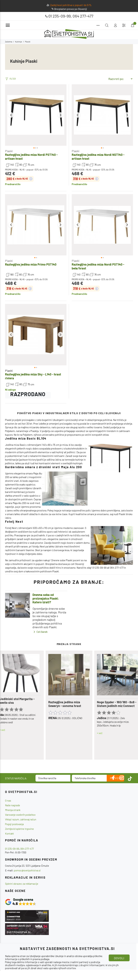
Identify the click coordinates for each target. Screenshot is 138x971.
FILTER (13, 78)
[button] (11, 115)
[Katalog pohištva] (98, 25)
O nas (8, 800)
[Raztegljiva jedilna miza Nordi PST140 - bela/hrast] (102, 224)
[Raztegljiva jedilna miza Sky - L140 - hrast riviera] (35, 334)
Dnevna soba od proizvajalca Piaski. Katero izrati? (45, 598)
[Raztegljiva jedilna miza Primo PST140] (35, 224)
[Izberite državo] (124, 25)
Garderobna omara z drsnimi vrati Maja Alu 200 (43, 467)
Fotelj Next (14, 521)
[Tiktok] (130, 778)
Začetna (8, 41)
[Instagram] (121, 777)
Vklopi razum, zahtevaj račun (20, 819)
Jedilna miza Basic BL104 (25, 438)
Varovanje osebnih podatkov (20, 814)
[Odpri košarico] (132, 25)
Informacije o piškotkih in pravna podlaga (27, 959)
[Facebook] (113, 777)
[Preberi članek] (17, 605)
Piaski (9, 151)
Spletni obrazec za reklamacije (21, 883)
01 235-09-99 (59, 15)
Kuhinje (18, 41)
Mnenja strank (12, 809)
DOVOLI (119, 958)
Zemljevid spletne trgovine (19, 828)
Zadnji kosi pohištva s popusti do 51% (71, 5)
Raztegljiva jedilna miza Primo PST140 (30, 264)
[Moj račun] (115, 25)
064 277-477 (83, 15)
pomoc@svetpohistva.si (27, 870)
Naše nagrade (12, 805)
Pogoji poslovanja (14, 824)
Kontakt (9, 833)
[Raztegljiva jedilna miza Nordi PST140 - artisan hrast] (35, 115)
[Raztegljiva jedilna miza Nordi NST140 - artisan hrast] (102, 115)
